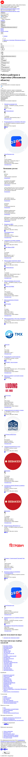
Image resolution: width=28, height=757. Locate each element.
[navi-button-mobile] (2, 33)
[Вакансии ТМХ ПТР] (15, 334)
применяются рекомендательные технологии (13, 741)
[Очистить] (3, 49)
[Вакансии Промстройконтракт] (15, 425)
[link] (3, 25)
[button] (2, 28)
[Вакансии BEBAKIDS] (15, 461)
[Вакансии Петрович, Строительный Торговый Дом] (15, 545)
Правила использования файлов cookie (10, 11)
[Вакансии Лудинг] (15, 387)
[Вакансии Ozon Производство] (15, 141)
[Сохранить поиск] (2, 53)
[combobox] (7, 46)
